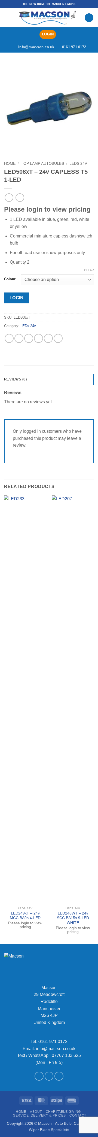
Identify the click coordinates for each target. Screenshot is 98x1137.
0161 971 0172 (53, 1041)
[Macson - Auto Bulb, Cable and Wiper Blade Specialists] (47, 17)
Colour (10, 279)
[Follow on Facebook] (39, 1076)
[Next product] (9, 197)
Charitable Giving (63, 1112)
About (36, 1112)
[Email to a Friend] (38, 338)
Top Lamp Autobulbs (42, 163)
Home (10, 163)
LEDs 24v (78, 163)
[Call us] (58, 1076)
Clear (89, 270)
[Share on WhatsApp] (9, 338)
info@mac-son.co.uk (55, 1048)
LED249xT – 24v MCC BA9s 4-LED (25, 915)
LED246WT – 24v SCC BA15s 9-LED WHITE (73, 918)
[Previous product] (20, 197)
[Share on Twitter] (28, 338)
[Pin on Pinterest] (48, 338)
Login (17, 297)
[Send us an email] (49, 1076)
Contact (77, 1115)
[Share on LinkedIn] (58, 338)
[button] (7, 17)
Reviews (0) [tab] (15, 379)
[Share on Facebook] (18, 338)
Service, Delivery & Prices (39, 1115)
